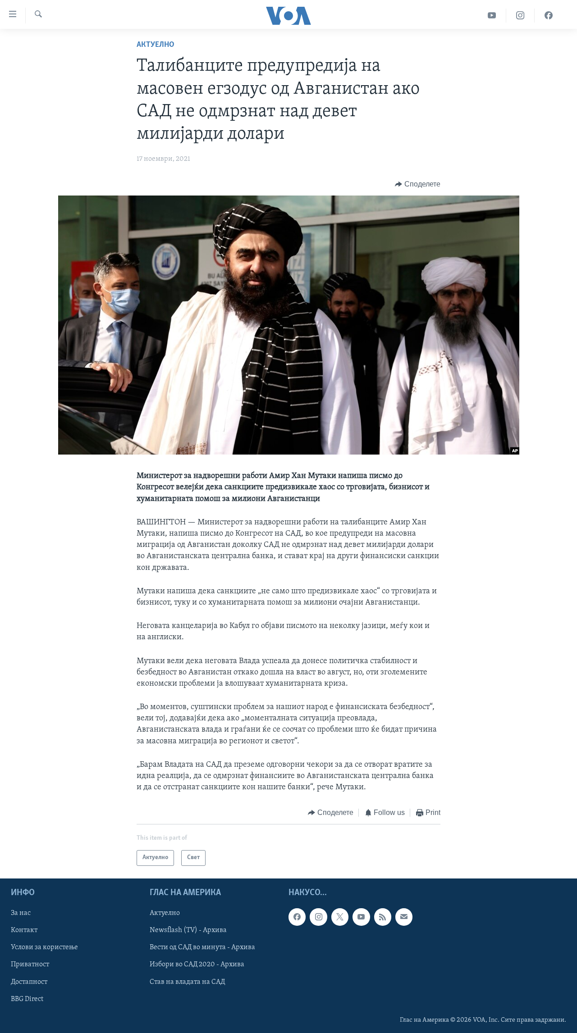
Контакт (24, 930)
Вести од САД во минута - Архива (202, 947)
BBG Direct (27, 998)
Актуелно (155, 45)
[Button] (417, 184)
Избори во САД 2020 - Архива (197, 964)
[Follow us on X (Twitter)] (339, 916)
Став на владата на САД (187, 981)
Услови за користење (44, 947)
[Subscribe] (403, 916)
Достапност (29, 981)
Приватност (30, 964)
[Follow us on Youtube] (361, 916)
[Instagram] (520, 16)
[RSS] (382, 916)
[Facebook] (549, 16)
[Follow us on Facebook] (297, 916)
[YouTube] (492, 16)
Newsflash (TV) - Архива (188, 930)
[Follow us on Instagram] (318, 916)
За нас (21, 913)
